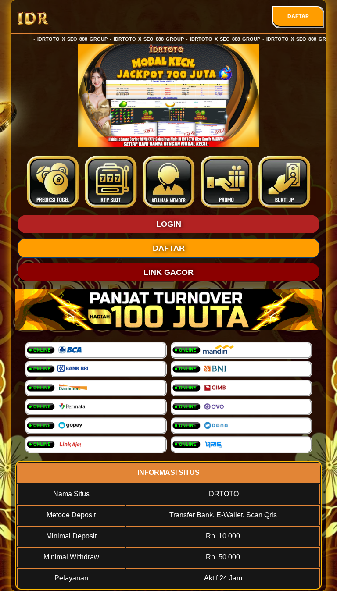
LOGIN (168, 224)
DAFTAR (298, 16)
